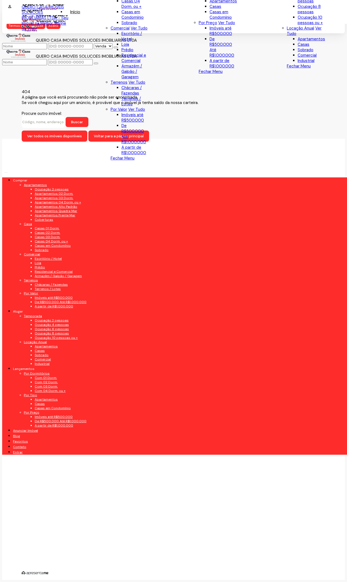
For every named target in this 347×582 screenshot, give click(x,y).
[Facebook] (56, 234)
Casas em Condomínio (221, 14)
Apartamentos (311, 39)
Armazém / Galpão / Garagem (131, 71)
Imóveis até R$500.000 (221, 30)
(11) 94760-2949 (45, 393)
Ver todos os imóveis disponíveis (54, 136)
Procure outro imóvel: (42, 113)
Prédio (127, 50)
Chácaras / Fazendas (131, 90)
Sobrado (305, 50)
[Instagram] (56, 263)
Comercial (307, 55)
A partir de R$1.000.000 (222, 63)
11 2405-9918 (41, 404)
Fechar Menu (299, 66)
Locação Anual (300, 28)
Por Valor (119, 109)
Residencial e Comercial (133, 58)
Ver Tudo (226, 22)
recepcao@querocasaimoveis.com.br (61, 416)
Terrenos (119, 82)
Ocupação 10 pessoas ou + (310, 20)
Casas (303, 44)
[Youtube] (56, 244)
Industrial (306, 60)
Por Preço (208, 22)
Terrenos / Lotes (131, 101)
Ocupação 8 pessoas (309, 9)
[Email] (56, 253)
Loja (125, 44)
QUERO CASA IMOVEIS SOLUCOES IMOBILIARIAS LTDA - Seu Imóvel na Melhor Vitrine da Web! (45, 17)
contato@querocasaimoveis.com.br (61, 432)
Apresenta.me (35, 573)
